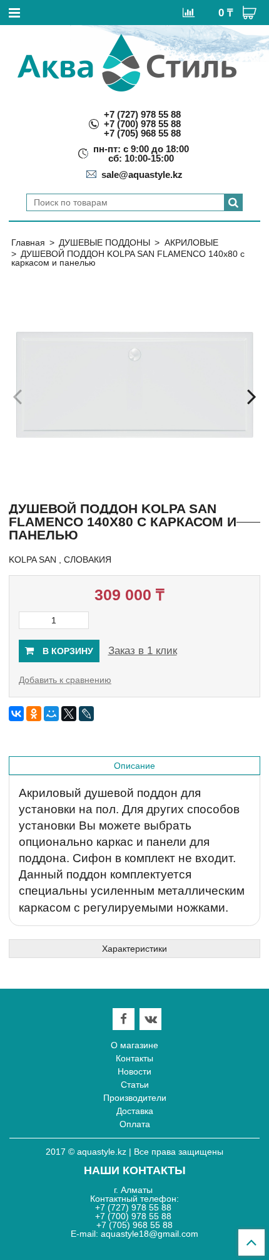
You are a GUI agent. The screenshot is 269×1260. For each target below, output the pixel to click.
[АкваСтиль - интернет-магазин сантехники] (127, 62)
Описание (134, 766)
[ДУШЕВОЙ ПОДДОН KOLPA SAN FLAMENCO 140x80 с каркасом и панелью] (134, 384)
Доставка (134, 1111)
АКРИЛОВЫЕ (191, 242)
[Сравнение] (188, 12)
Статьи (135, 1085)
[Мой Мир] (51, 713)
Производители (134, 1098)
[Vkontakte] (151, 1019)
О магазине (134, 1045)
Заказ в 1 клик (142, 651)
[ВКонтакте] (16, 713)
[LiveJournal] (86, 713)
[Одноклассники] (33, 713)
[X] (68, 713)
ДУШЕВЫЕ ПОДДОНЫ (104, 242)
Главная (28, 242)
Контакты (134, 1058)
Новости (134, 1071)
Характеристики (134, 949)
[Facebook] (123, 1019)
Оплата (134, 1124)
